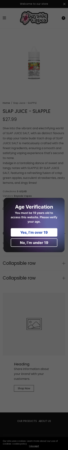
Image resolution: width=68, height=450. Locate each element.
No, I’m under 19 (34, 242)
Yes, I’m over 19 (34, 232)
